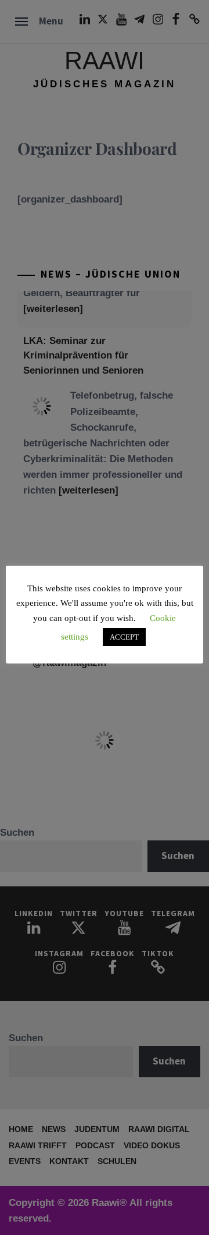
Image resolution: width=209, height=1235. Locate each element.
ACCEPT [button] (124, 637)
